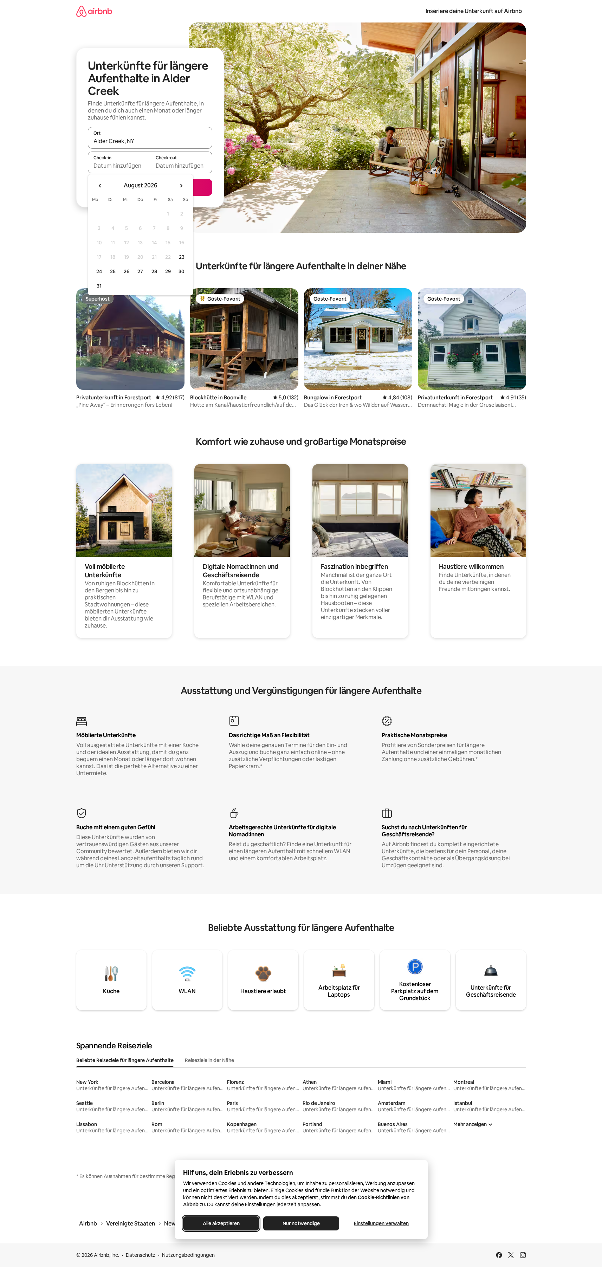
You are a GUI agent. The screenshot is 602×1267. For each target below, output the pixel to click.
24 (99, 271)
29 (168, 271)
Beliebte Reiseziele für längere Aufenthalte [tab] (125, 1060)
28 (154, 271)
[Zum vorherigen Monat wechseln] (100, 186)
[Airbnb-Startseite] (94, 11)
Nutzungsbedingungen (188, 1255)
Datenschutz (140, 1255)
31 (99, 286)
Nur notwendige (301, 1223)
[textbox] (118, 165)
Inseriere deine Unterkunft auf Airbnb (474, 11)
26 (126, 271)
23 (182, 257)
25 (113, 271)
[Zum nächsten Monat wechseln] (181, 186)
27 (140, 271)
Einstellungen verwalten (381, 1223)
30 (182, 271)
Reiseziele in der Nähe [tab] (209, 1060)
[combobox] (150, 141)
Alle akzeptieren (220, 1223)
